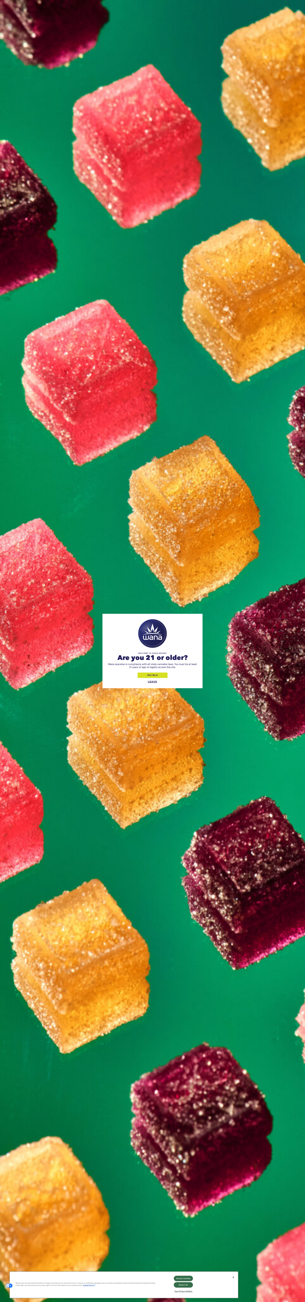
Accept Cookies (183, 1278)
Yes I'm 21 (152, 675)
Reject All (183, 1285)
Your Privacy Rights (183, 1291)
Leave (152, 681)
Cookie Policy (88, 1285)
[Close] (233, 1277)
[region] (124, 1284)
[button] (9, 1285)
